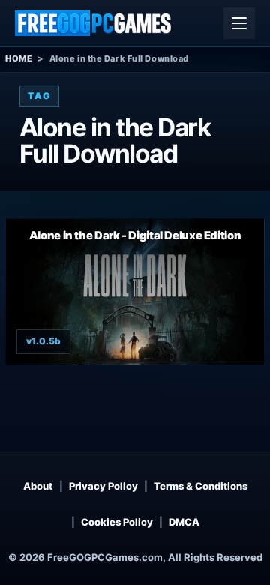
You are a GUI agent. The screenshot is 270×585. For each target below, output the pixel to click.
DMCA (184, 522)
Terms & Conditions (201, 486)
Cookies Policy (117, 522)
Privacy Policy (103, 486)
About (37, 486)
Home (18, 58)
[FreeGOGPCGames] (93, 23)
